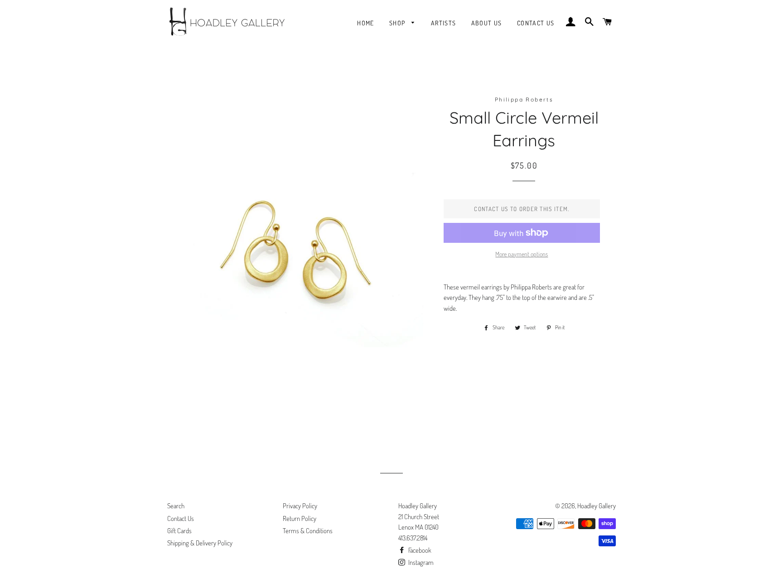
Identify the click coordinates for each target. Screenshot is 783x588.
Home (365, 23)
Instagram (420, 562)
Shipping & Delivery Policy (199, 543)
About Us (486, 23)
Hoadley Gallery (596, 505)
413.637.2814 (412, 538)
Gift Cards (179, 530)
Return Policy (299, 518)
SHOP (398, 23)
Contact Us (536, 23)
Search (175, 505)
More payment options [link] (521, 254)
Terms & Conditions (308, 530)
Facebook (419, 550)
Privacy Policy (300, 505)
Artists (443, 23)
